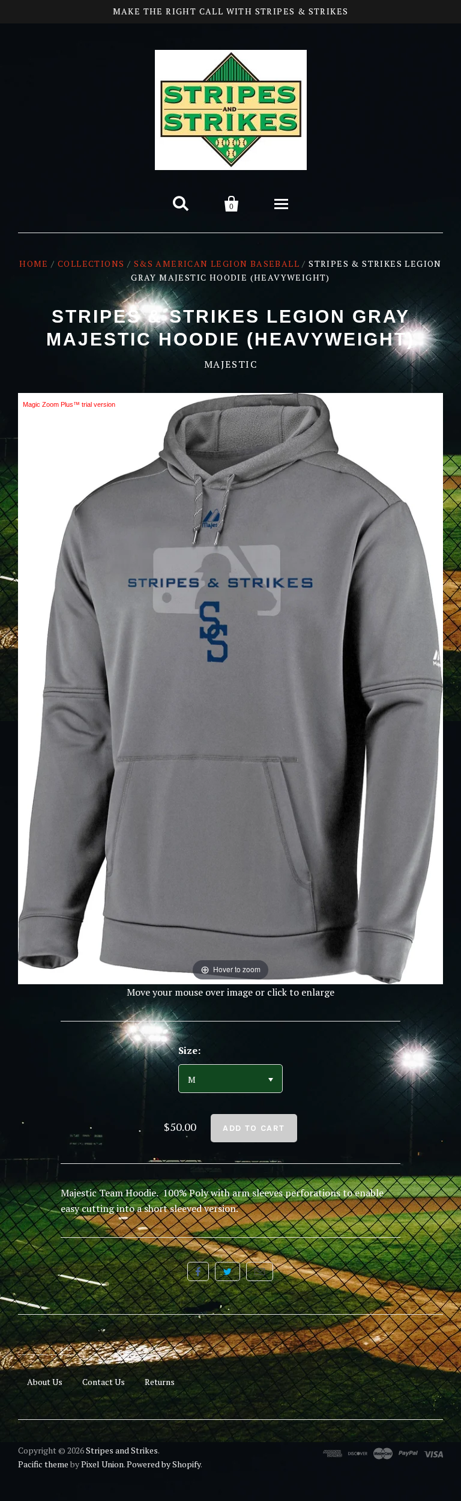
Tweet (227, 1271)
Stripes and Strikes (122, 1450)
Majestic (231, 364)
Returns (160, 1381)
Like (198, 1271)
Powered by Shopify (163, 1464)
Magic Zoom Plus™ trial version (69, 404)
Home (34, 263)
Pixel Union (102, 1464)
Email (259, 1271)
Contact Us (103, 1381)
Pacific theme (43, 1464)
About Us (44, 1381)
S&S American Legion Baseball (217, 263)
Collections (91, 263)
